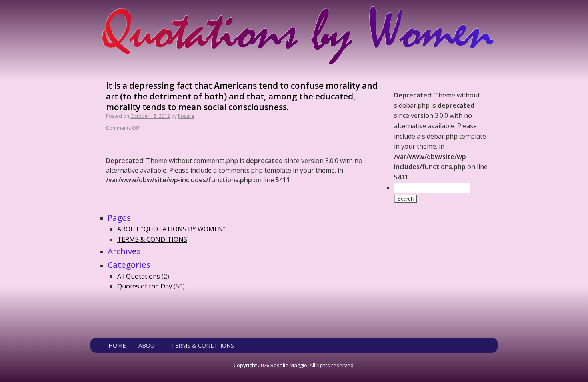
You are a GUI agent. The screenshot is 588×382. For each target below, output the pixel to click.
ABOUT (148, 345)
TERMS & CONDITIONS (152, 239)
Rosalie (186, 116)
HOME (117, 345)
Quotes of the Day (144, 286)
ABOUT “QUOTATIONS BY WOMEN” (171, 229)
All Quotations (138, 276)
